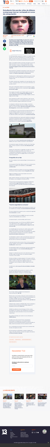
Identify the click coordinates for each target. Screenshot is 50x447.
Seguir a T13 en (29, 36)
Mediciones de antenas (25, 435)
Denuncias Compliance (24, 436)
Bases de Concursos (13, 436)
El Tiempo (29, 3)
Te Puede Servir (45, 3)
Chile (39, 3)
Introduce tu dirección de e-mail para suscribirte (20, 363)
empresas (18, 339)
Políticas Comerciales (24, 434)
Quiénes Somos (23, 432)
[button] (46, 3)
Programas (12, 433)
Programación (12, 434)
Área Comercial (23, 433)
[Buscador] (42, 1)
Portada (11, 432)
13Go (11, 437)
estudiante (13, 341)
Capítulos (12, 435)
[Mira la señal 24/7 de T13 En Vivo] (31, 1)
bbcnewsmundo (26, 339)
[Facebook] (36, 432)
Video (34, 3)
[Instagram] (32, 432)
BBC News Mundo (5, 36)
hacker (12, 339)
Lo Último (12, 3)
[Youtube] (38, 432)
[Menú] (46, 1)
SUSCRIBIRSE (16, 369)
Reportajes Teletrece (20, 3)
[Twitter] (34, 432)
